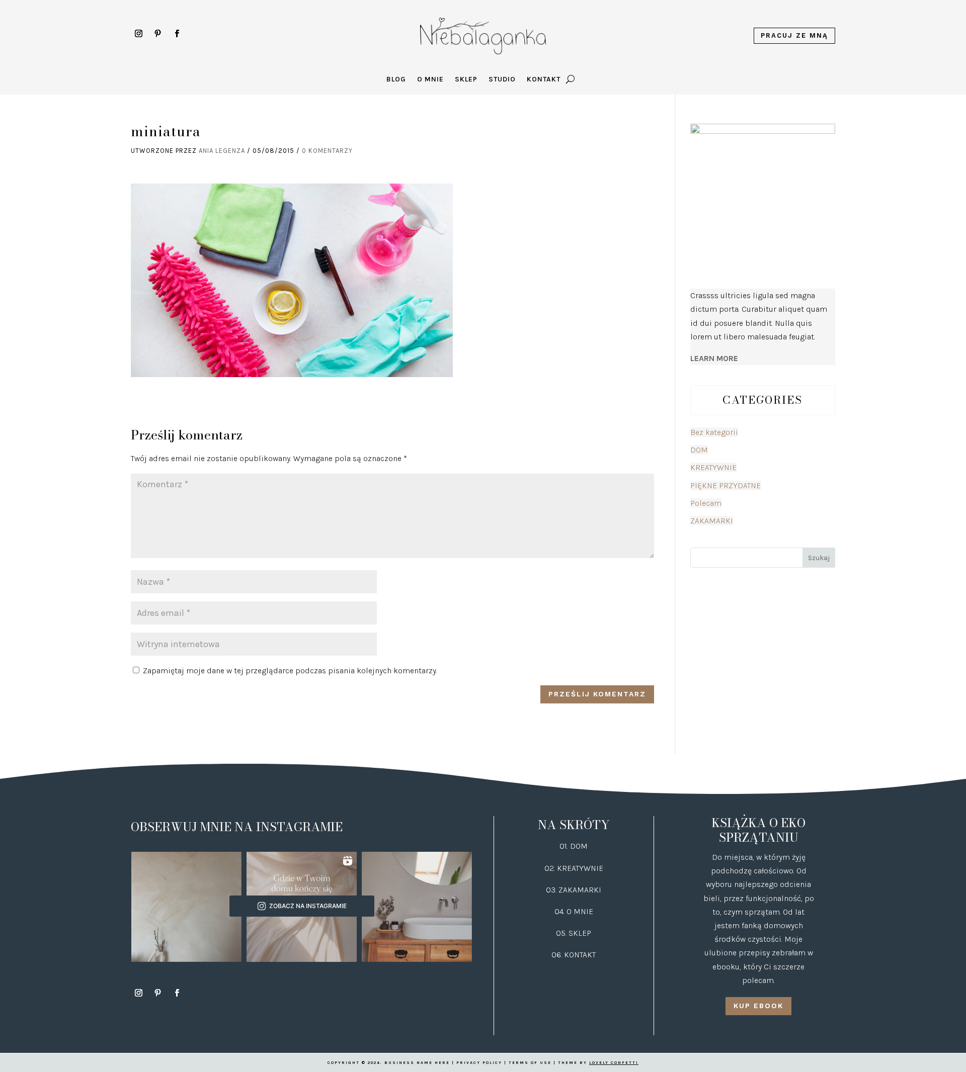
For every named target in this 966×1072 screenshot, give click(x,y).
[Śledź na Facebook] (176, 33)
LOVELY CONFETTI (613, 1062)
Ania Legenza (222, 150)
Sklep (466, 79)
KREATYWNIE (713, 467)
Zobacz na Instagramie (308, 906)
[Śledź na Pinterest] (157, 33)
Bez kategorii (714, 432)
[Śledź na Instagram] (138, 33)
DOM (699, 450)
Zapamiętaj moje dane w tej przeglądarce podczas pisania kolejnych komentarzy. (290, 670)
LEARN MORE (714, 358)
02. (550, 868)
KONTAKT (580, 954)
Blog (396, 79)
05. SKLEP (573, 933)
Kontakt (543, 79)
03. (552, 890)
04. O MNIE (573, 911)
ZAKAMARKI (711, 520)
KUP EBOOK (758, 1006)
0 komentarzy (327, 150)
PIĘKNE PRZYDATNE (725, 485)
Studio (502, 79)
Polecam (705, 503)
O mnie (430, 79)
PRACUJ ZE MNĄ (794, 35)
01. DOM (573, 846)
